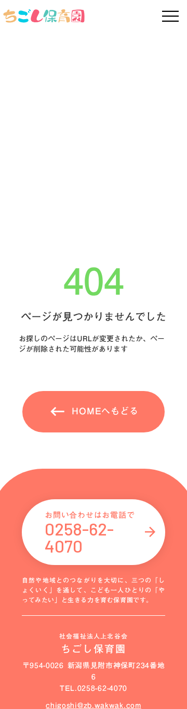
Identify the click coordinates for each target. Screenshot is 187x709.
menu (170, 16)
